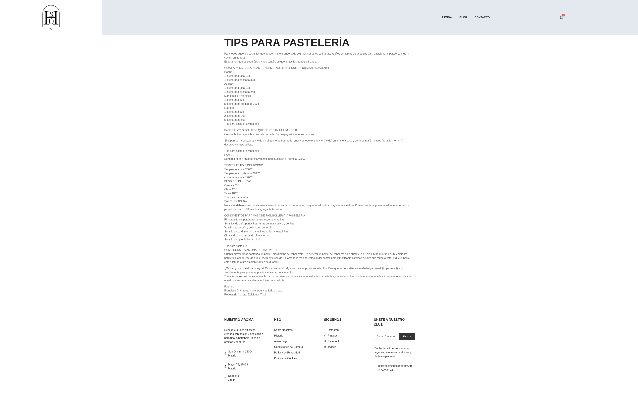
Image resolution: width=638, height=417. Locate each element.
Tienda (447, 17)
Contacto (482, 17)
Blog (463, 17)
